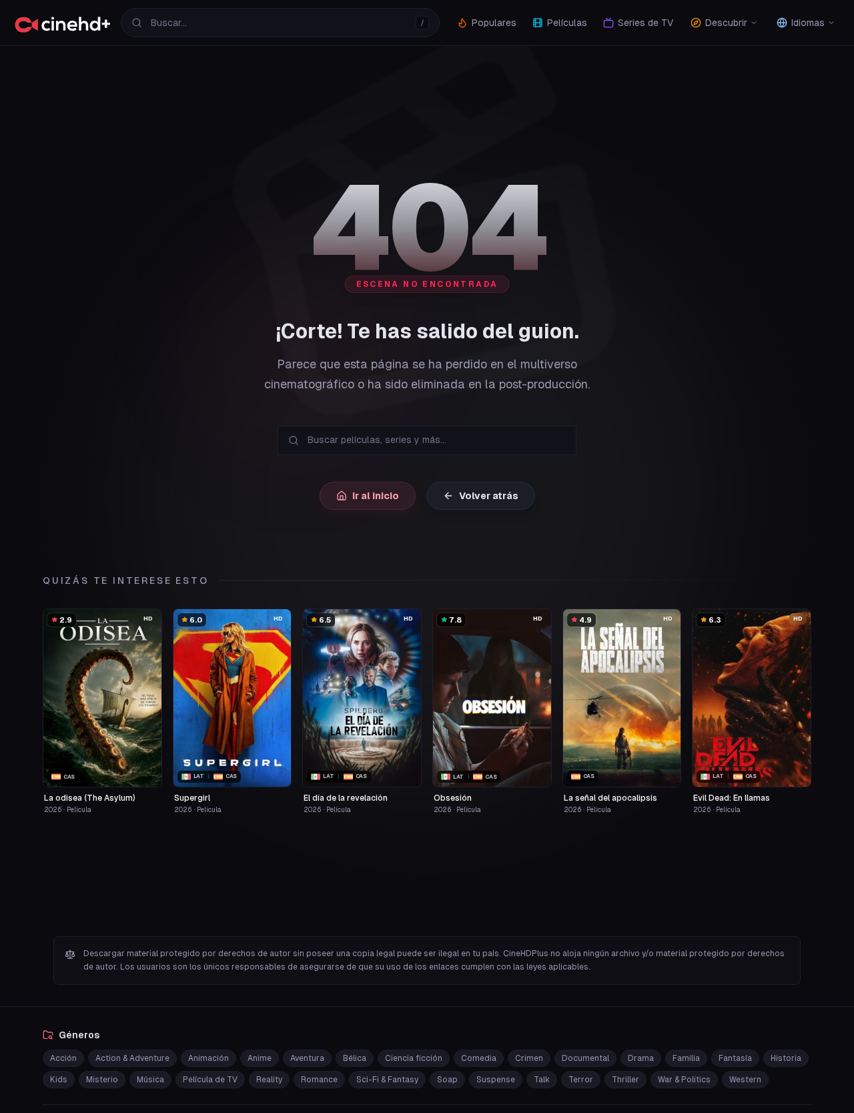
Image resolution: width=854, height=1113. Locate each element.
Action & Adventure (132, 1058)
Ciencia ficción (413, 1058)
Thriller (625, 1079)
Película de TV (210, 1079)
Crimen (529, 1058)
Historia (786, 1058)
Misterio (102, 1079)
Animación (208, 1058)
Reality (269, 1079)
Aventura (307, 1058)
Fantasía (735, 1058)
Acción (63, 1058)
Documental (585, 1058)
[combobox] (280, 22)
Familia (686, 1058)
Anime (260, 1058)
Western (745, 1079)
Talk (542, 1079)
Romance (319, 1079)
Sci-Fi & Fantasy (387, 1079)
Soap (447, 1079)
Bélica (354, 1058)
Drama (641, 1058)
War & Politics (684, 1079)
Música (150, 1079)
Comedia (478, 1058)
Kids (58, 1079)
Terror (580, 1079)
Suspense (495, 1079)
